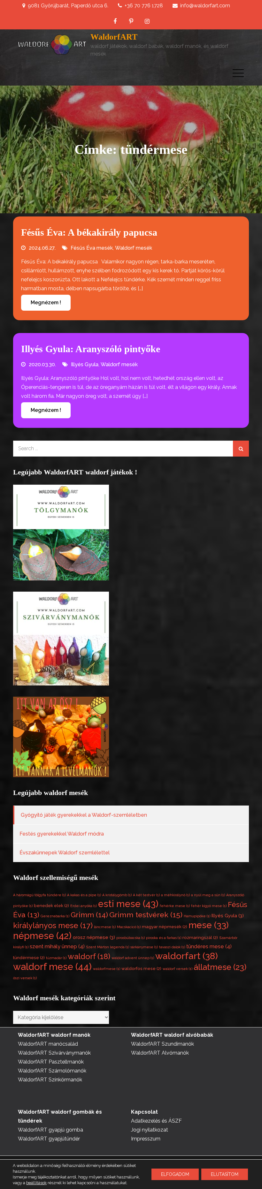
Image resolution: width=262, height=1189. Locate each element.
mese (209, 925)
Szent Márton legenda (107, 947)
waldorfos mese (141, 968)
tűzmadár (56, 958)
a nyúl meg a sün (208, 895)
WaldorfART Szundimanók (162, 1044)
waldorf (89, 956)
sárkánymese (144, 947)
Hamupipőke (197, 916)
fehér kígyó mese (209, 906)
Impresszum (145, 1139)
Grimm (89, 915)
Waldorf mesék (133, 248)
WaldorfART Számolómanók (52, 1071)
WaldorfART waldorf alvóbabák (172, 1035)
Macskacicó (129, 927)
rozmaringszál (200, 937)
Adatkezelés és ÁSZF (156, 1121)
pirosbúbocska (130, 938)
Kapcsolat (144, 1112)
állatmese (220, 967)
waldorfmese (106, 969)
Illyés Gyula (84, 364)
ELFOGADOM (175, 1174)
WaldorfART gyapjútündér (49, 1139)
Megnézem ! (46, 302)
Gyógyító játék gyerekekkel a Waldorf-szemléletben (84, 815)
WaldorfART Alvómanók (160, 1053)
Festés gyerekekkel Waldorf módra (61, 834)
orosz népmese (94, 937)
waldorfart (186, 955)
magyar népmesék (164, 926)
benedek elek (51, 905)
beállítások (36, 1182)
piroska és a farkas (163, 938)
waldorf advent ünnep (133, 958)
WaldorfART (113, 37)
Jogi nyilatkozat (149, 1130)
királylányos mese (53, 925)
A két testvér (146, 895)
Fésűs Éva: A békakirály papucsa (89, 232)
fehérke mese (175, 906)
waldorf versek (177, 969)
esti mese (128, 903)
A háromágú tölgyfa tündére (39, 895)
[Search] (241, 449)
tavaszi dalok (172, 947)
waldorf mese (52, 966)
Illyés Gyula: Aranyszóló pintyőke (90, 349)
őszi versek (25, 978)
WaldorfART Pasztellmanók (51, 1062)
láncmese (105, 927)
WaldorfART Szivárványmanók (54, 1053)
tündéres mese (209, 946)
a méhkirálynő (175, 895)
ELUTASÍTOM (224, 1174)
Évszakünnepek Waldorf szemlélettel (64, 853)
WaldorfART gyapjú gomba (50, 1130)
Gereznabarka (55, 916)
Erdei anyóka (83, 906)
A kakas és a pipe (84, 895)
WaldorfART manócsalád (48, 1044)
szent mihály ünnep (57, 946)
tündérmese (29, 957)
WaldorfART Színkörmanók (50, 1080)
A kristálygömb (117, 895)
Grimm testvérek (145, 914)
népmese (42, 935)
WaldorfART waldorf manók (54, 1035)
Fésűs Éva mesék (92, 248)
